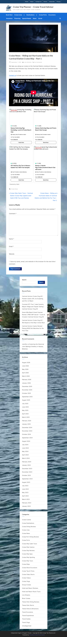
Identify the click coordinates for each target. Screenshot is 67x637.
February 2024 (26, 462)
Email (11, 246)
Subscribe (52, 1)
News (34, 18)
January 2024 (26, 465)
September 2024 (27, 438)
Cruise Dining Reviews (29, 526)
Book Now (9, 15)
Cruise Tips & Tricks (28, 571)
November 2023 (27, 472)
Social (40, 18)
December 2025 (27, 386)
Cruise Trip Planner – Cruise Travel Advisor (33, 7)
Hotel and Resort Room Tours (31, 591)
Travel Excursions (27, 612)
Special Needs (26, 18)
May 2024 (25, 451)
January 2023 (26, 506)
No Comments (38, 62)
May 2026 (25, 369)
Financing (17, 18)
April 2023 (25, 496)
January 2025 (26, 424)
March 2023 (26, 499)
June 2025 (25, 407)
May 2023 (25, 492)
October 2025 (26, 393)
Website (11, 254)
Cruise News (14, 189)
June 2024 (25, 448)
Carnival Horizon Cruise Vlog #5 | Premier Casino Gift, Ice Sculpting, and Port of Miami (32, 298)
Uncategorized (26, 626)
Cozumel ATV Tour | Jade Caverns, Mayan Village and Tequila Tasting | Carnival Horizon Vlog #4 (33, 306)
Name (11, 239)
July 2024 (25, 444)
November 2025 (27, 390)
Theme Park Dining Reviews (30, 602)
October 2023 (26, 475)
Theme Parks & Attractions (30, 608)
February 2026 (26, 379)
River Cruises (26, 598)
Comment (13, 213)
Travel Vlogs (26, 622)
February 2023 (26, 503)
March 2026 (26, 376)
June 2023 (25, 489)
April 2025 (25, 414)
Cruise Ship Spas (27, 554)
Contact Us (38, 1)
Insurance (9, 18)
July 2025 (25, 403)
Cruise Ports (43, 15)
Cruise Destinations (28, 523)
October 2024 (26, 434)
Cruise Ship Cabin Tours (29, 543)
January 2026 (26, 383)
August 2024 (26, 441)
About (31, 1)
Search (24, 280)
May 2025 (25, 410)
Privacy (59, 1)
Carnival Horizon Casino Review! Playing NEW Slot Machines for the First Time (33, 328)
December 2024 (27, 427)
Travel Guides (26, 619)
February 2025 (26, 420)
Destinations (30, 15)
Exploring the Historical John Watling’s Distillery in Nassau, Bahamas (33, 346)
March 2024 (26, 458)
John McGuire (27, 62)
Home (26, 1)
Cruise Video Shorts (28, 574)
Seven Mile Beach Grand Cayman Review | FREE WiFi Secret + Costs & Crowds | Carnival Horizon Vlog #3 (33, 315)
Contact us (12, 75)
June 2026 (25, 366)
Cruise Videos (26, 578)
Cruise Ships (26, 564)
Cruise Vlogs (26, 581)
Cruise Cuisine (26, 519)
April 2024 (25, 455)
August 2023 (26, 482)
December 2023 (27, 468)
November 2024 (27, 431)
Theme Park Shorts (28, 605)
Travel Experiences (28, 615)
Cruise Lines (18, 15)
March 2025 (26, 417)
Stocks (45, 1)
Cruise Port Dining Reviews (30, 537)
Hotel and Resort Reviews (30, 588)
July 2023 (25, 485)
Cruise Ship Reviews (28, 550)
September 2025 (27, 396)
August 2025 (26, 400)
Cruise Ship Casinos (28, 547)
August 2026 (26, 362)
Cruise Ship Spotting (28, 557)
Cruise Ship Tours (27, 561)
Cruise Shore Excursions (29, 567)
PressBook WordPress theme (37, 635)
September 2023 (27, 479)
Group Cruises (26, 585)
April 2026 (25, 373)
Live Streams (26, 595)
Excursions (52, 15)
